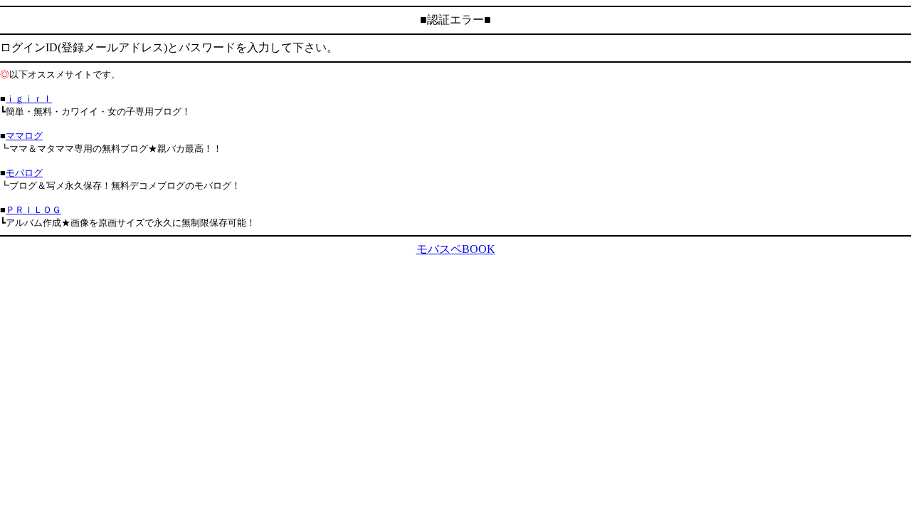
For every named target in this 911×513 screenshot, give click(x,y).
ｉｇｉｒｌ (29, 98)
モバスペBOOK (455, 249)
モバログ (24, 172)
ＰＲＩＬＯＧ (33, 209)
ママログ (24, 135)
